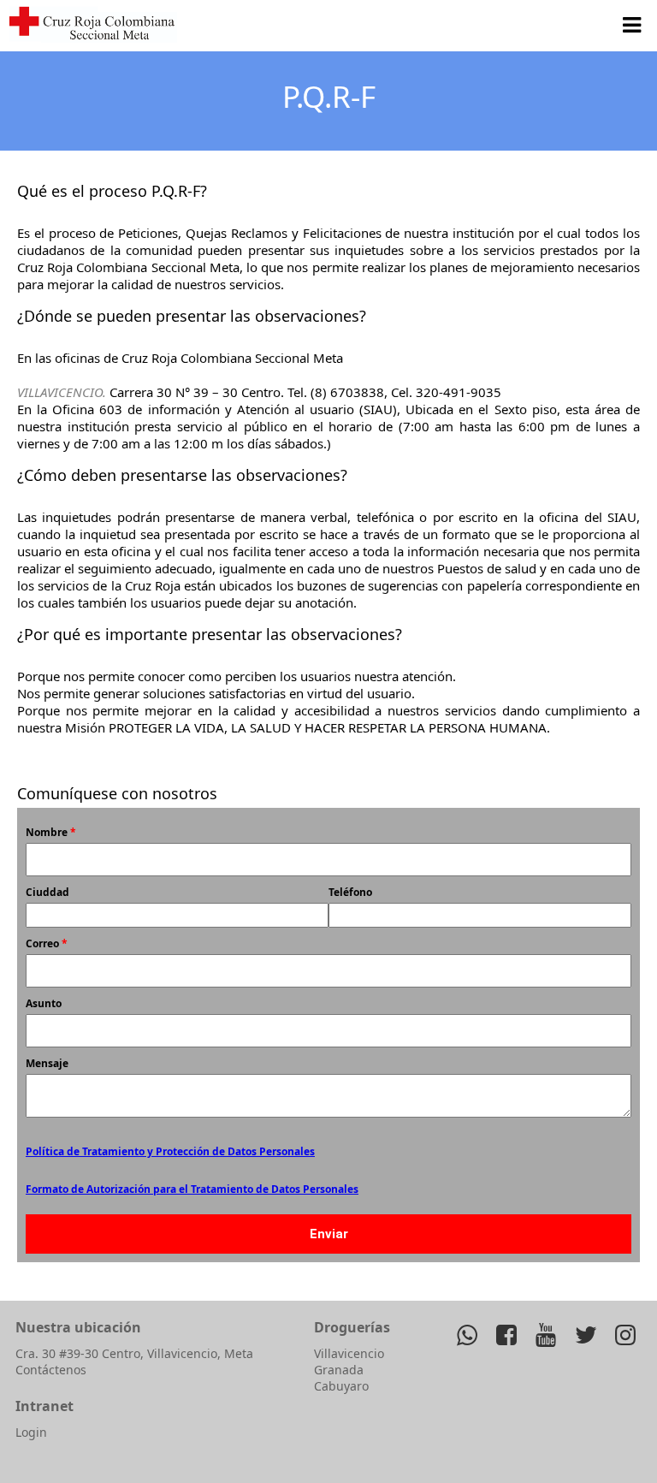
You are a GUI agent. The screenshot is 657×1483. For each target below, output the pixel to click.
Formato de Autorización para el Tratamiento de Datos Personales (192, 1189)
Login (31, 1432)
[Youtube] (546, 1334)
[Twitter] (585, 1334)
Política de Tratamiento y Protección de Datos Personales (170, 1151)
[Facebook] (507, 1334)
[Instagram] (625, 1334)
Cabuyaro (341, 1386)
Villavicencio (349, 1353)
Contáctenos (50, 1369)
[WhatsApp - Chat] (466, 1334)
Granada (339, 1369)
